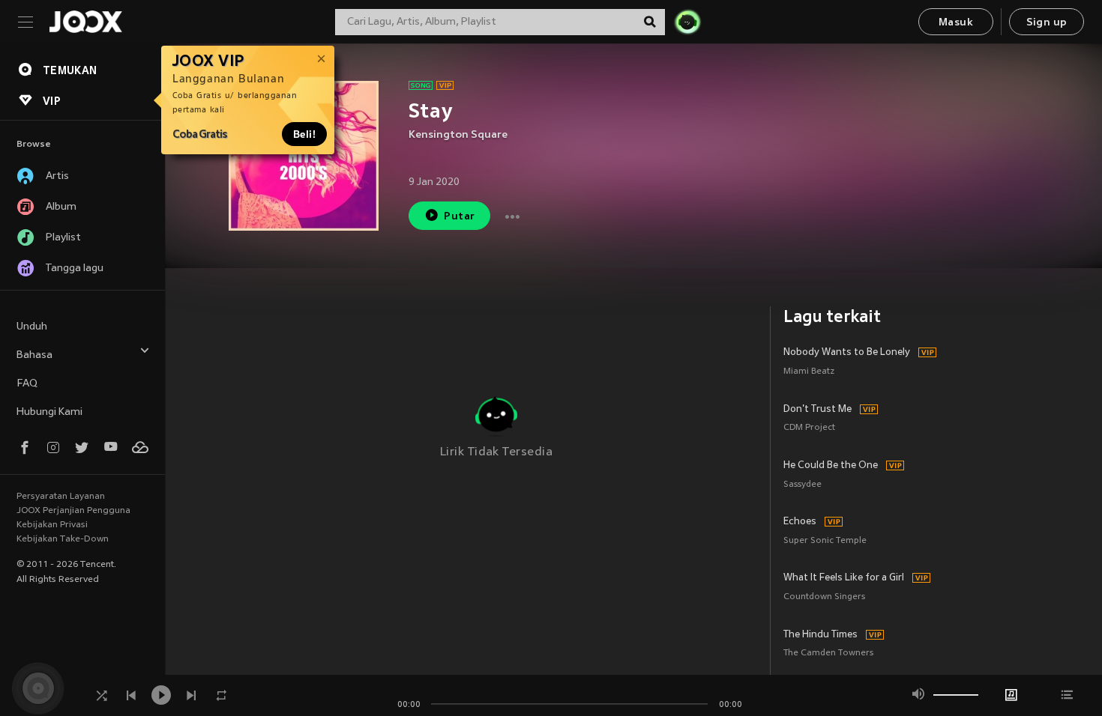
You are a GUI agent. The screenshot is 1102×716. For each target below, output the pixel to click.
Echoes (799, 522)
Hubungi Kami (49, 412)
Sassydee (802, 485)
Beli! (304, 134)
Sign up (1047, 22)
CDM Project (809, 428)
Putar (459, 216)
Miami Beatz (808, 372)
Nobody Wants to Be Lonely (846, 353)
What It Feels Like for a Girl (843, 578)
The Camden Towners (828, 653)
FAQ (26, 383)
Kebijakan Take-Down (62, 539)
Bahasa (34, 355)
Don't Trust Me (817, 409)
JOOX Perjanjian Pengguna (73, 511)
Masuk (956, 22)
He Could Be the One (830, 466)
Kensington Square (458, 135)
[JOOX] (85, 21)
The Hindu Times (820, 635)
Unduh (31, 327)
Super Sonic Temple (825, 541)
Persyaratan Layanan (60, 496)
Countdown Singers (824, 597)
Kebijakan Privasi (52, 525)
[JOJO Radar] (687, 22)
